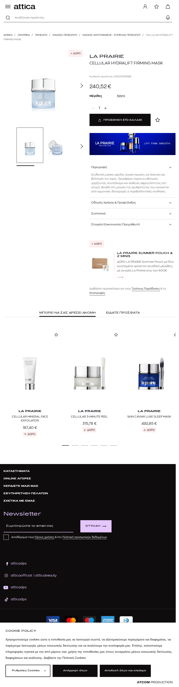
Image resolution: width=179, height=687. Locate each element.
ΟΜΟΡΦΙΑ (24, 35)
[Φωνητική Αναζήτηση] (168, 17)
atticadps (19, 563)
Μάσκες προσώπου (65, 35)
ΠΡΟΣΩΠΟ (41, 35)
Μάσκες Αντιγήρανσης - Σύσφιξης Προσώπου (112, 35)
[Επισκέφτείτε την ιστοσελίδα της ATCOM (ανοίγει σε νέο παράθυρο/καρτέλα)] (154, 682)
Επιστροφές (97, 293)
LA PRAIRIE (107, 56)
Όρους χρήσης (44, 537)
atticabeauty (45, 575)
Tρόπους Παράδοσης (146, 288)
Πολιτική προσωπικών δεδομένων (84, 537)
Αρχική (7, 35)
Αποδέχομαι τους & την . (59, 537)
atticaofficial (21, 575)
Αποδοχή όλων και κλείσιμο (125, 671)
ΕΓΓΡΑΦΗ (93, 526)
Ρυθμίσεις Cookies (26, 671)
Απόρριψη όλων (75, 671)
